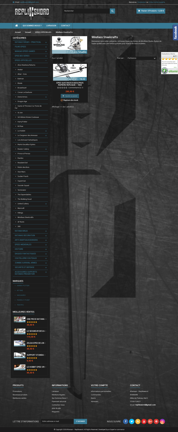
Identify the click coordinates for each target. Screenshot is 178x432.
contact (65, 26)
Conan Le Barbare (25, 92)
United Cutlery (23, 204)
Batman (21, 79)
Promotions (17, 391)
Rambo (20, 158)
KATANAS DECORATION (25, 235)
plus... (175, 67)
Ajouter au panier (69, 96)
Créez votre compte (157, 2)
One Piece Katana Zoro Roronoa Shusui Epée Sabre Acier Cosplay (37, 319)
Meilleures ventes (19, 398)
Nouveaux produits (20, 395)
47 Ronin (21, 222)
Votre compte (99, 385)
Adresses (94, 401)
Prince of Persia (24, 154)
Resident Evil (22, 163)
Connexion (141, 2)
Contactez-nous (58, 405)
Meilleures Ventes (23, 312)
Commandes (96, 395)
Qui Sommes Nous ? (32, 26)
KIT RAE (20, 290)
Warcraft (21, 208)
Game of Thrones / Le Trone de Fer (28, 107)
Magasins (55, 412)
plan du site (56, 408)
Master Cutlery (23, 149)
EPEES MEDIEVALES (23, 245)
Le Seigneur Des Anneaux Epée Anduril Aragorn (37, 331)
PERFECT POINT (23, 300)
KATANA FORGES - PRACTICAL (28, 42)
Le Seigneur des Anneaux (27, 135)
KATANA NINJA (21, 231)
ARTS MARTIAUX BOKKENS (26, 240)
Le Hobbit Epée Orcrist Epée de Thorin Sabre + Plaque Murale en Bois (37, 367)
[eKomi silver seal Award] (164, 70)
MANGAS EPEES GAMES (25, 51)
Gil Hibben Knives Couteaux (28, 117)
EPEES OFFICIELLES (23, 60)
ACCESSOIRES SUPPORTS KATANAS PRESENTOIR (26, 273)
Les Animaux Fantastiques (28, 140)
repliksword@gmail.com (29, 2)
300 (19, 226)
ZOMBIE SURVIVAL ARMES (26, 263)
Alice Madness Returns (26, 65)
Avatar (20, 70)
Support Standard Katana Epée (37, 355)
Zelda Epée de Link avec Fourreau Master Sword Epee (37, 343)
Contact (135, 385)
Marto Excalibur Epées (26, 144)
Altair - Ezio (22, 74)
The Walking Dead (25, 199)
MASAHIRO (21, 295)
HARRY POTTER (23, 286)
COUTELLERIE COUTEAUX (26, 258)
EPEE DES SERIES (22, 56)
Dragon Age (22, 101)
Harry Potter (22, 122)
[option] (169, 63)
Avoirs (93, 398)
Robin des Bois (23, 167)
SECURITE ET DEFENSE (24, 267)
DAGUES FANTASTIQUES (25, 254)
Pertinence (142, 58)
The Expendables (24, 195)
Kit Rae (20, 126)
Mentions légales (58, 395)
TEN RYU (20, 305)
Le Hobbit (21, 131)
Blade (20, 83)
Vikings (20, 213)
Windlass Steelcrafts (25, 217)
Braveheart (22, 88)
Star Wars (21, 172)
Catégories (19, 38)
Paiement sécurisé (59, 401)
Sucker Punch (23, 176)
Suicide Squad (23, 185)
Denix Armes (22, 97)
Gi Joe (20, 113)
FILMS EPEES (20, 47)
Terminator (22, 190)
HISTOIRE (19, 249)
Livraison (51, 26)
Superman (22, 181)
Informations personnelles (101, 391)
